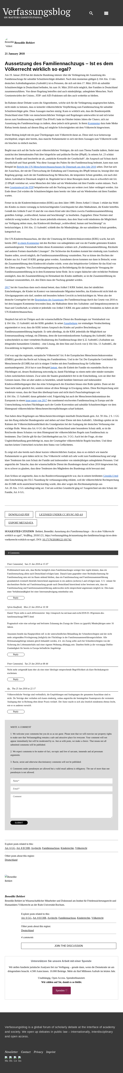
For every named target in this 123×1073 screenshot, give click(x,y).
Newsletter (11, 1052)
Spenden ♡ (61, 990)
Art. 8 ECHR (23, 848)
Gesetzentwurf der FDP (22, 187)
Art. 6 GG (10, 848)
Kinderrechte (67, 848)
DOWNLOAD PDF (18, 514)
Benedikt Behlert (24, 42)
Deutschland (11, 859)
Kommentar (94, 123)
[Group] (37, 9)
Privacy (38, 1052)
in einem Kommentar (28, 243)
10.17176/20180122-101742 (56, 539)
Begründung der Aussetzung (49, 299)
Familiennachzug (50, 848)
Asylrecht (36, 848)
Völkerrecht (81, 848)
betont (53, 367)
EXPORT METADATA (20, 522)
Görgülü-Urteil (110, 475)
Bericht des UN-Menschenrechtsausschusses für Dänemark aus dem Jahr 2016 (56, 166)
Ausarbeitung (70, 323)
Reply (15, 598)
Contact (26, 1052)
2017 (7, 287)
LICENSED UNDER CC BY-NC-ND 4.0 (61, 514)
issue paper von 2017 (36, 400)
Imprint (50, 1052)
